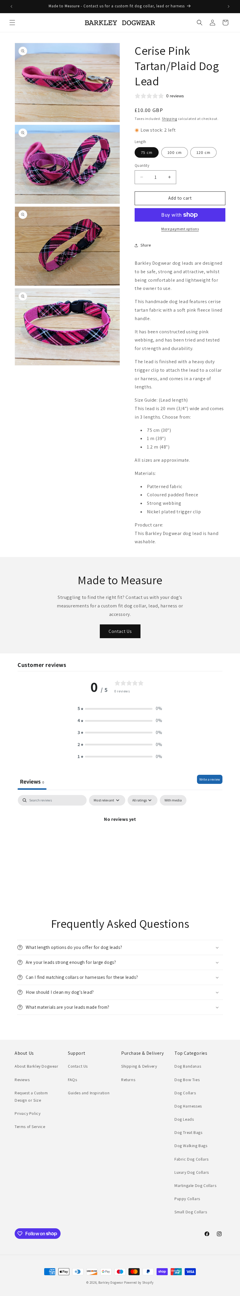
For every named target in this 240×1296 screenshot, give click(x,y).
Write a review (209, 779)
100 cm (174, 152)
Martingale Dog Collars (195, 1185)
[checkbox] (173, 800)
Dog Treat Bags (188, 1132)
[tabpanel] (120, 839)
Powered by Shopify (139, 1282)
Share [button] (145, 245)
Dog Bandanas (187, 1066)
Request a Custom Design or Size (31, 1096)
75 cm (146, 152)
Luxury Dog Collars (191, 1172)
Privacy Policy (27, 1113)
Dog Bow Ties (187, 1079)
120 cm (203, 152)
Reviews (22, 1079)
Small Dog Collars (190, 1212)
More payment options (180, 229)
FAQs (72, 1079)
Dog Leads (184, 1119)
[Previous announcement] (11, 6)
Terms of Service (30, 1126)
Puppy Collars (187, 1198)
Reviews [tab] (32, 781)
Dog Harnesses (188, 1106)
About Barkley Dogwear (37, 1066)
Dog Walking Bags (191, 1145)
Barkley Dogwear (111, 1282)
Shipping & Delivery (139, 1066)
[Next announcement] (228, 6)
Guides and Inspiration (88, 1092)
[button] (12, 22)
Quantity (142, 165)
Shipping (169, 118)
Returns (128, 1079)
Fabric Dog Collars (191, 1159)
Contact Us (120, 631)
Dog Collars (185, 1092)
